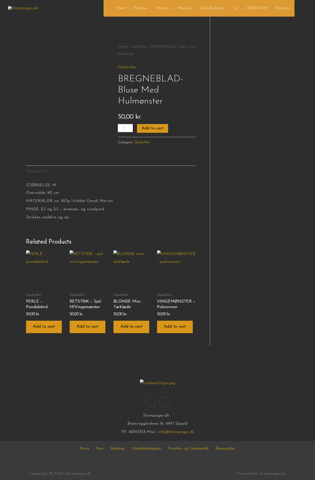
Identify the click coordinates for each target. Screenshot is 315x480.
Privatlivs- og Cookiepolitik (188, 448)
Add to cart (152, 128)
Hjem (121, 8)
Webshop (117, 448)
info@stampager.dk (176, 432)
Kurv (99, 448)
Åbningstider (225, 448)
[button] (301, 8)
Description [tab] (36, 171)
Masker (141, 8)
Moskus (184, 8)
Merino (162, 8)
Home (123, 47)
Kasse (84, 448)
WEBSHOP (257, 8)
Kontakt (283, 8)
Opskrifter (139, 47)
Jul (235, 8)
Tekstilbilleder (212, 8)
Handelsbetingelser (146, 448)
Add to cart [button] (44, 327)
